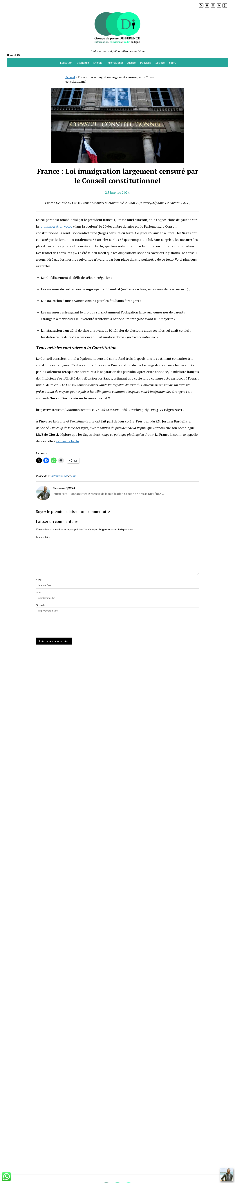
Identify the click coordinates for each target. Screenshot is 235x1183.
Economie (83, 62)
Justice (131, 62)
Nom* (38, 579)
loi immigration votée (56, 226)
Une (73, 476)
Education (66, 62)
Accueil (70, 77)
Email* (39, 592)
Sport (172, 62)
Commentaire (43, 537)
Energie (97, 62)
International (115, 62)
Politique (145, 62)
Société (160, 62)
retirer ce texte (67, 441)
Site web (40, 605)
